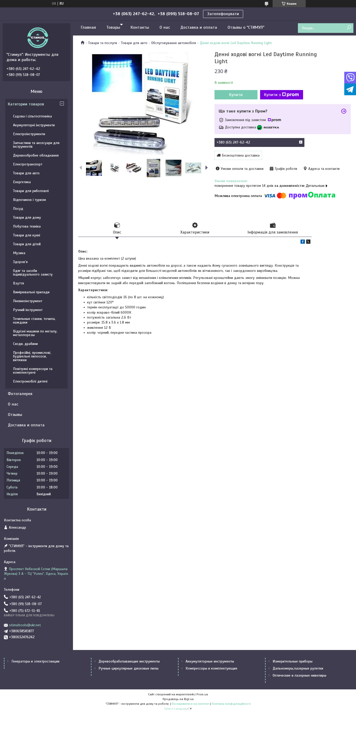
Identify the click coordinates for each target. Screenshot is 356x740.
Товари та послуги (102, 43)
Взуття (18, 283)
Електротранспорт (27, 164)
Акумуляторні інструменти (34, 125)
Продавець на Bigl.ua (178, 699)
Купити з (272, 94)
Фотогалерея (20, 393)
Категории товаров (26, 104)
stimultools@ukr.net (25, 625)
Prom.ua (202, 694)
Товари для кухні (26, 235)
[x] (308, 242)
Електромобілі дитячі (30, 381)
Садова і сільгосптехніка (32, 116)
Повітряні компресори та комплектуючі (32, 371)
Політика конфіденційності (231, 704)
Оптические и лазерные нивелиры (299, 675)
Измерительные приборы (292, 661)
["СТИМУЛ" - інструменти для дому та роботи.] (38, 37)
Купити (236, 94)
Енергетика (22, 182)
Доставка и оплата (198, 27)
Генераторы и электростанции (35, 661)
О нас (164, 27)
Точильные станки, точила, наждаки (34, 321)
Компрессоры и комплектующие (211, 668)
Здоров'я (20, 262)
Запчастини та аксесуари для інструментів (36, 145)
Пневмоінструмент (27, 301)
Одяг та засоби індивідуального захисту (33, 272)
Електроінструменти (29, 134)
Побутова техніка (27, 226)
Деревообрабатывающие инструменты (129, 661)
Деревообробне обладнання (36, 155)
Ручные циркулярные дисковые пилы (128, 668)
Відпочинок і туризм (29, 200)
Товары (113, 27)
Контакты (140, 27)
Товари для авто (134, 43)
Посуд (18, 208)
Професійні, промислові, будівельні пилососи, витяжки (32, 356)
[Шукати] (348, 27)
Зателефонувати (223, 13)
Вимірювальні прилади (31, 292)
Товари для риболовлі (31, 191)
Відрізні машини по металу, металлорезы (35, 333)
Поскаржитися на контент (190, 704)
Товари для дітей (27, 244)
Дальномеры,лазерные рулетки (298, 668)
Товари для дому (27, 217)
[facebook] (302, 242)
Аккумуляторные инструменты (210, 661)
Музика (19, 253)
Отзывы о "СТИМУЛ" (246, 27)
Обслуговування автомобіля (173, 43)
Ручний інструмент (27, 310)
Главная (88, 27)
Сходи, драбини (25, 344)
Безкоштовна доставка (241, 155)
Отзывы (15, 414)
